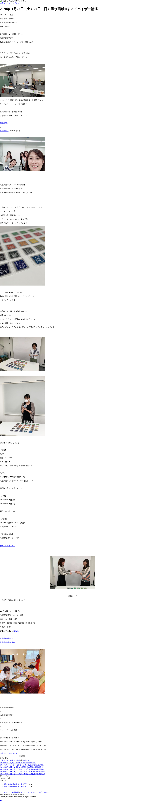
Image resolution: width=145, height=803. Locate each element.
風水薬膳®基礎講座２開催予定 (16, 784)
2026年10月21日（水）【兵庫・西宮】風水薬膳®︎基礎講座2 (22, 771)
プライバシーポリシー (28, 792)
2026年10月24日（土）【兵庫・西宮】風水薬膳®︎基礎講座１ (22, 774)
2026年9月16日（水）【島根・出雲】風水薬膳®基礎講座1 (22, 765)
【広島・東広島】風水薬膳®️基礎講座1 (15, 760)
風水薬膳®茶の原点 (7, 642)
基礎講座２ (4, 131)
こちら (16, 631)
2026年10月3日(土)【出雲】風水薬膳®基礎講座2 (18, 763)
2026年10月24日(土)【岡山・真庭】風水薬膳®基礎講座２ (21, 767)
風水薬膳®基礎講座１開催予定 (16, 786)
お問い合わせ (44, 792)
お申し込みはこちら (7, 546)
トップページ (5, 792)
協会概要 (15, 792)
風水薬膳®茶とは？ (7, 638)
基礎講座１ (4, 123)
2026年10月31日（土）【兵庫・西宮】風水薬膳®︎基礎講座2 (22, 769)
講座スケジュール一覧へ (9, 3)
